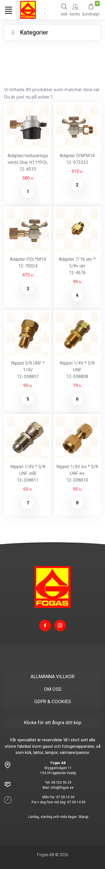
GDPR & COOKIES (52, 701)
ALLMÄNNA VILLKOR (52, 676)
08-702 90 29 (61, 783)
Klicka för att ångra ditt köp (52, 722)
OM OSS (52, 689)
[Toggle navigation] (8, 10)
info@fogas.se (62, 788)
